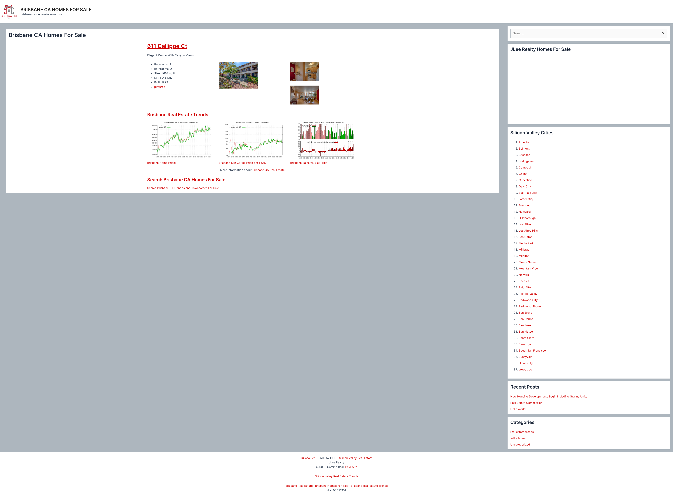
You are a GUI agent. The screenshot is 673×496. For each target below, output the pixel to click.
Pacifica (524, 281)
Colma (523, 174)
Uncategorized (520, 444)
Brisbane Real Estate (299, 485)
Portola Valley (528, 293)
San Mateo (526, 331)
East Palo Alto (528, 192)
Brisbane (524, 155)
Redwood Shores (530, 306)
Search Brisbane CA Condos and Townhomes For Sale (183, 188)
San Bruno (525, 312)
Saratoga (525, 344)
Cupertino (525, 180)
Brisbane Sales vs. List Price (308, 162)
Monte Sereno (528, 262)
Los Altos (525, 224)
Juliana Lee (308, 458)
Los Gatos (525, 237)
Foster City (526, 199)
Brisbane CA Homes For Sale (56, 9)
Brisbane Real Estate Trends (177, 114)
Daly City (525, 186)
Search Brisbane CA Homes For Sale (186, 179)
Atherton (524, 142)
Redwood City (528, 300)
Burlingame (526, 161)
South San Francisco (532, 350)
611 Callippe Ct (167, 46)
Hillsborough (527, 218)
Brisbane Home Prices (161, 162)
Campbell (525, 167)
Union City (526, 363)
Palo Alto (525, 287)
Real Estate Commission (526, 402)
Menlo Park (526, 243)
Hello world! (518, 409)
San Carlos (526, 319)
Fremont (524, 205)
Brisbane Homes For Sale (331, 485)
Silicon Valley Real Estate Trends (336, 476)
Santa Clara (526, 338)
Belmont (524, 148)
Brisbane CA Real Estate (269, 170)
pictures (159, 87)
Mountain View (528, 268)
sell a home (517, 438)
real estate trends (522, 432)
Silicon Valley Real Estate (355, 458)
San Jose (525, 325)
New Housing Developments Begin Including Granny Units (548, 396)
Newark (524, 274)
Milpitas (524, 256)
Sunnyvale (525, 357)
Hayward (525, 211)
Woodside (525, 369)
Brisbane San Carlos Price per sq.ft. (242, 162)
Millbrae (524, 249)
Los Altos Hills (528, 230)
